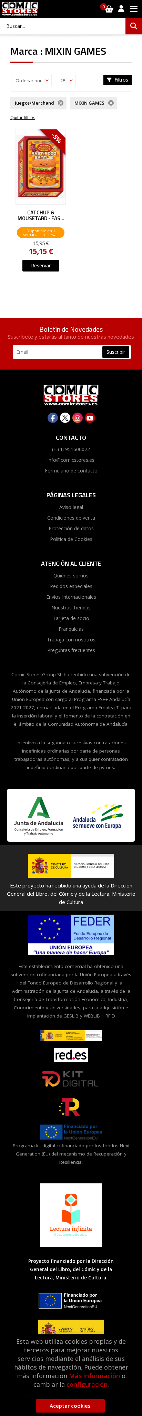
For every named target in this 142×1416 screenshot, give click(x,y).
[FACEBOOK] (53, 418)
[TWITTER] (65, 418)
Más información (94, 1376)
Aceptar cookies (70, 1405)
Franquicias (71, 629)
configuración (87, 1384)
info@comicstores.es (71, 460)
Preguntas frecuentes (71, 650)
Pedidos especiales (71, 586)
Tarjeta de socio (71, 618)
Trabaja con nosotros (71, 639)
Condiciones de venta (71, 517)
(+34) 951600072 (71, 449)
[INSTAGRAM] (77, 418)
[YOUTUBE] (90, 418)
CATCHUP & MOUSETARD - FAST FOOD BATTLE (41, 215)
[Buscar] (133, 26)
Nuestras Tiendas (71, 607)
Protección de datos (71, 528)
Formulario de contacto (71, 470)
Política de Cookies (71, 539)
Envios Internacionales (71, 597)
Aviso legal (71, 507)
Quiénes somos (71, 575)
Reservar (41, 265)
